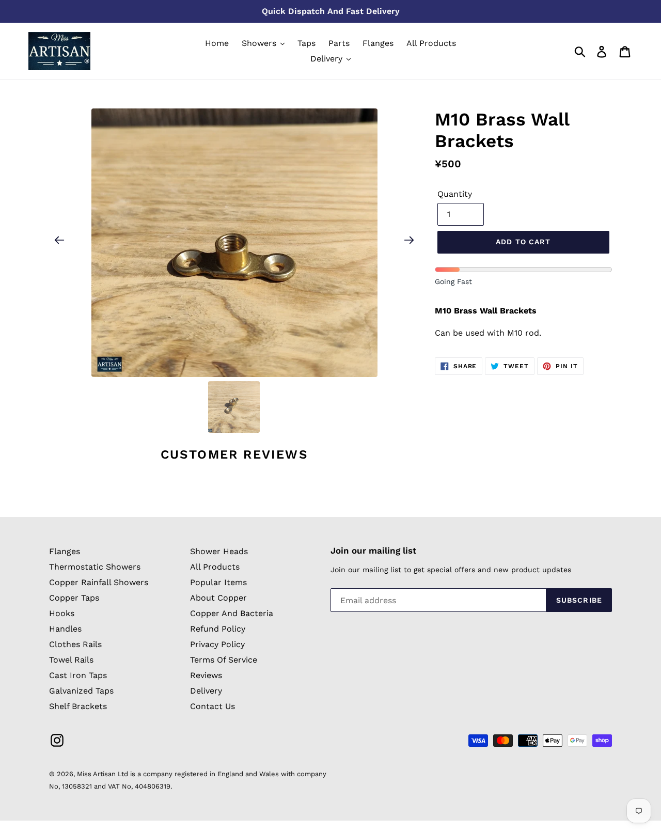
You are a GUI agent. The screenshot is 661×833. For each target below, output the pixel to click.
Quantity (454, 194)
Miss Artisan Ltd (102, 774)
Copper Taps (74, 598)
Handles (65, 629)
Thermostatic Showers (94, 567)
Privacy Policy (217, 644)
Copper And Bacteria (231, 613)
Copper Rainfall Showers (98, 582)
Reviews (206, 675)
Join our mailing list (373, 550)
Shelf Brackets (78, 706)
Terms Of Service (223, 660)
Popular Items (218, 582)
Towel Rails (71, 660)
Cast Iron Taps (78, 675)
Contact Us (212, 706)
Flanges (64, 551)
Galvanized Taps (81, 691)
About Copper (218, 598)
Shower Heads (219, 551)
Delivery (206, 691)
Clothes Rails (75, 644)
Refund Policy (217, 629)
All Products (215, 567)
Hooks (61, 613)
